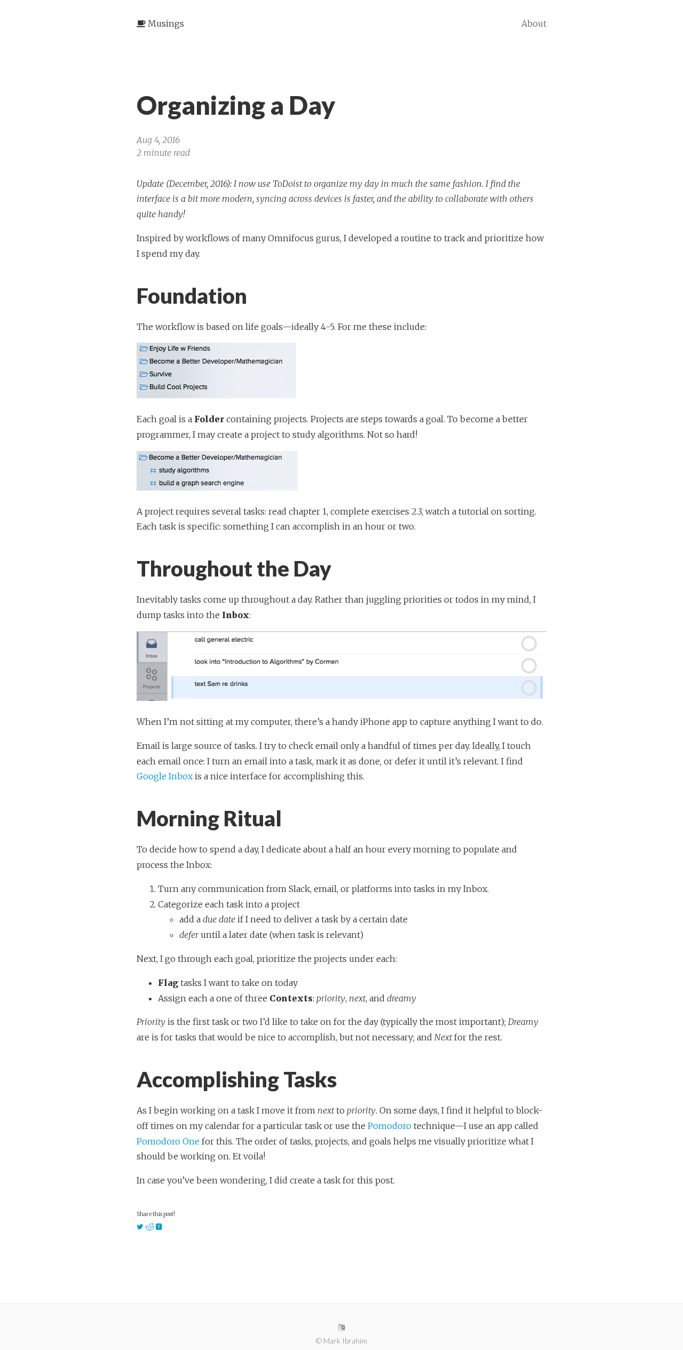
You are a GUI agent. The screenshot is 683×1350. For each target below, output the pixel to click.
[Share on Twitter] (140, 1227)
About (533, 23)
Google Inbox (165, 776)
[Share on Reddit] (149, 1227)
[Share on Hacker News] (159, 1227)
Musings (165, 23)
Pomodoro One (168, 1141)
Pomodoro (389, 1125)
